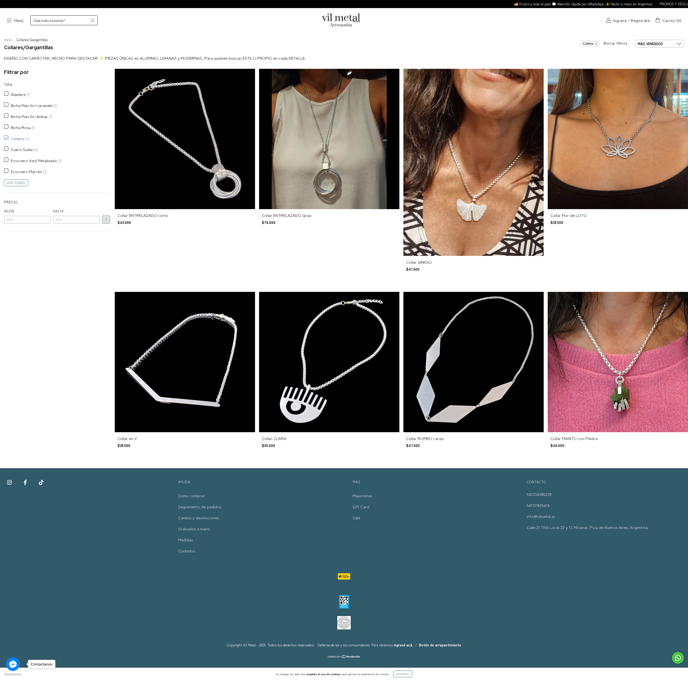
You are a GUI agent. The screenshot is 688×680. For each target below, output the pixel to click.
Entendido (402, 673)
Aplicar (106, 220)
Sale (356, 517)
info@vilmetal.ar (541, 516)
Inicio (8, 39)
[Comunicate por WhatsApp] (678, 658)
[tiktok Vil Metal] (41, 482)
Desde (9, 211)
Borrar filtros (615, 43)
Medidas (185, 539)
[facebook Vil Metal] (26, 482)
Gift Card (361, 506)
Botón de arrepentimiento (440, 644)
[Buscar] (92, 20)
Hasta (58, 211)
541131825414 (538, 505)
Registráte (640, 20)
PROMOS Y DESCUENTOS (623, 3)
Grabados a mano (194, 528)
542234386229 (539, 494)
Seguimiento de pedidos (199, 506)
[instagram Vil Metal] (10, 482)
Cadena (588, 43)
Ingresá (619, 20)
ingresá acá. (403, 644)
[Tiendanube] (344, 657)
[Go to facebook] (13, 664)
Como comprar (191, 495)
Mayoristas (362, 495)
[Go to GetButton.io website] (13, 674)
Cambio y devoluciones (198, 517)
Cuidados (186, 550)
